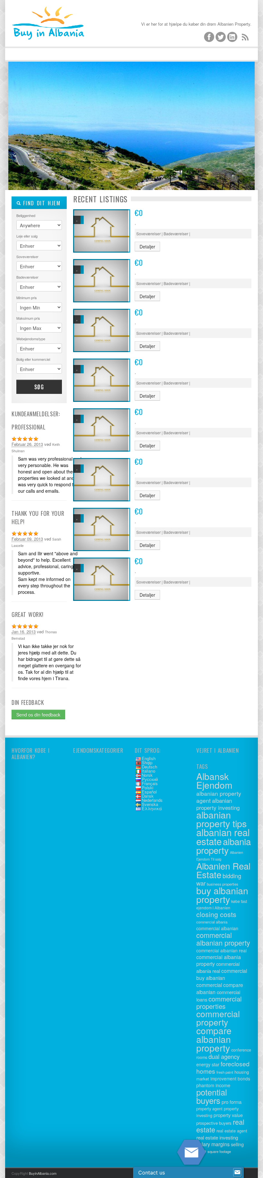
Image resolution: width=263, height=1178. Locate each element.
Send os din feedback (38, 714)
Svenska (150, 804)
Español (149, 792)
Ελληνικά (152, 808)
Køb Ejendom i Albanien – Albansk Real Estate (60, 32)
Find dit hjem (41, 203)
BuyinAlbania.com (42, 1173)
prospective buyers (214, 1123)
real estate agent (231, 1131)
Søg (39, 387)
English (149, 758)
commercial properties (219, 1002)
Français (150, 783)
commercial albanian (217, 928)
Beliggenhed (25, 215)
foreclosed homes (223, 1067)
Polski (147, 787)
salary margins (213, 1144)
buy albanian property (222, 894)
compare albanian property (214, 1039)
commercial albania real (218, 967)
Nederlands (152, 800)
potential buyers (211, 1096)
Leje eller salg (27, 235)
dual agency (224, 1056)
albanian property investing (218, 803)
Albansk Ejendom (214, 780)
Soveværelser (27, 256)
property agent (209, 1109)
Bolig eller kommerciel (33, 359)
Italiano (148, 771)
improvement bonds (230, 1078)
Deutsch (149, 767)
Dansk (148, 796)
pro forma (232, 1101)
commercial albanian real (221, 950)
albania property (223, 845)
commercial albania (211, 921)
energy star (207, 1064)
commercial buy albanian (221, 974)
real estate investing (217, 1137)
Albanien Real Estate (223, 870)
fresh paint (224, 1072)
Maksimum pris (28, 318)
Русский (150, 779)
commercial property (218, 1018)
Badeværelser (27, 277)
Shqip (147, 762)
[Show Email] (237, 1172)
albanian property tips (221, 819)
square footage (219, 1151)
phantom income (213, 1085)
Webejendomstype (30, 338)
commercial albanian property (223, 939)
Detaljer (147, 246)
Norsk (147, 775)
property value (228, 1115)
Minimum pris (26, 297)
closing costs (216, 914)
